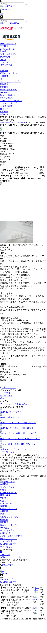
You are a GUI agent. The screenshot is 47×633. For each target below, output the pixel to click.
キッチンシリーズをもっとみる (14, 404)
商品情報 (4, 46)
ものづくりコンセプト (10, 81)
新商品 (3, 51)
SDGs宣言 (4, 92)
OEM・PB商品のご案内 (11, 100)
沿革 (2, 79)
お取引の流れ (6, 98)
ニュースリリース (8, 62)
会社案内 (4, 70)
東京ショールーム (8, 90)
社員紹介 (4, 84)
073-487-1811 (7, 565)
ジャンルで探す (7, 49)
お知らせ (4, 501)
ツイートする (6, 396)
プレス (3, 60)
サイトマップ (6, 547)
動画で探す (5, 57)
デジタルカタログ (8, 103)
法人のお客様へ (7, 95)
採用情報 (4, 87)
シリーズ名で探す (8, 54)
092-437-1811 (34, 609)
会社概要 (4, 76)
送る (2, 398)
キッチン (21, 122)
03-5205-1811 (34, 598)
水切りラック (9, 387)
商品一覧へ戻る (7, 452)
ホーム (3, 122)
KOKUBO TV (6, 503)
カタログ (4, 109)
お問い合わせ (6, 114)
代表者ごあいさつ (8, 73)
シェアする (5, 393)
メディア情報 (6, 65)
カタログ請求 (6, 106)
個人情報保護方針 (8, 544)
